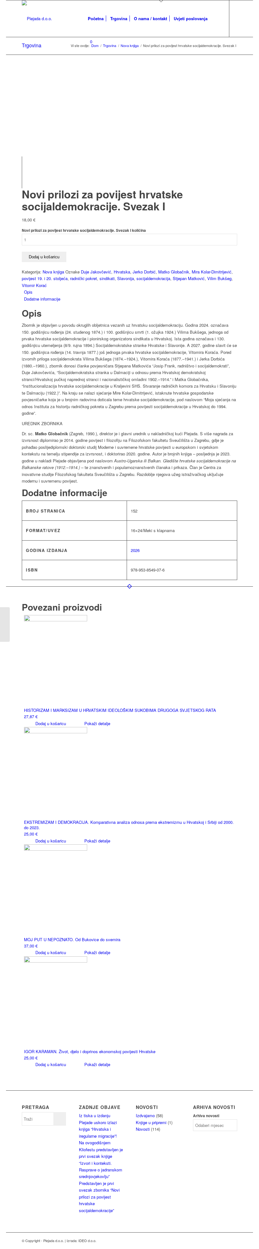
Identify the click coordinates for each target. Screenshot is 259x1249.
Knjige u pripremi (151, 1122)
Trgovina (31, 45)
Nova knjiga (53, 272)
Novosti (143, 1129)
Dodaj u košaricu (44, 257)
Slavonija (125, 278)
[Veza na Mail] (86, 71)
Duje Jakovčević (96, 272)
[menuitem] (96, 18)
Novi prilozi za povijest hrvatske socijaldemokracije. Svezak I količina (84, 230)
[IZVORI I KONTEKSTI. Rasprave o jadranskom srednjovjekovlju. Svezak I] (5, 624)
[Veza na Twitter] (105, 71)
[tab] (130, 292)
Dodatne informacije (42, 299)
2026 (135, 550)
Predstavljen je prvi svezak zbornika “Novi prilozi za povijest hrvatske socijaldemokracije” (99, 1196)
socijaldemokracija (153, 278)
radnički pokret (83, 278)
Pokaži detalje (96, 723)
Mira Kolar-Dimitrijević (212, 272)
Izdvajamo (145, 1115)
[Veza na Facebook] (96, 71)
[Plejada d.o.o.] (37, 18)
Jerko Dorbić (144, 272)
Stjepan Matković (189, 278)
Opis (28, 292)
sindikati (107, 278)
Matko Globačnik (173, 272)
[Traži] (216, 18)
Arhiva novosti (206, 1115)
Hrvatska (122, 272)
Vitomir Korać (34, 285)
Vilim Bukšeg (219, 278)
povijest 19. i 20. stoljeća (45, 278)
